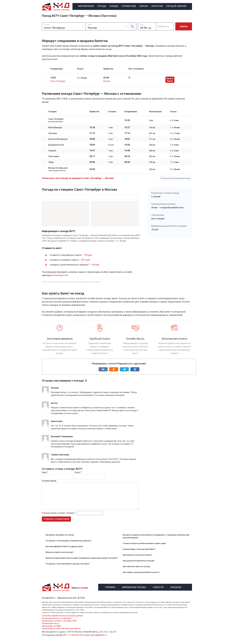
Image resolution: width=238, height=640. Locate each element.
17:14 (127, 133)
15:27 (127, 127)
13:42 (127, 120)
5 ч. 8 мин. (174, 145)
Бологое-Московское (58, 139)
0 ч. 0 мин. (174, 120)
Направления (86, 6)
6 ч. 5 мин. (174, 151)
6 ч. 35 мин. (175, 156)
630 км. (152, 169)
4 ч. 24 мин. (175, 139)
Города (101, 6)
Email (78, 472)
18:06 (92, 139)
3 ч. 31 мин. (175, 133)
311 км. (152, 139)
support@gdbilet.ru (98, 635)
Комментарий (49, 480)
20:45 (92, 162)
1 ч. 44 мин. (175, 127)
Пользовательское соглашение (56, 618)
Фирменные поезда (134, 587)
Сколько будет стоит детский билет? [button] (139, 549)
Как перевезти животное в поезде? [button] (139, 561)
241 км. (152, 133)
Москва (106, 81)
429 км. (152, 156)
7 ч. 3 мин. (174, 162)
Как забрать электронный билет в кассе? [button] (141, 572)
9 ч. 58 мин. (82, 78)
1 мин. (110, 127)
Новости (158, 587)
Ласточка (157, 6)
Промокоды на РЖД (51, 626)
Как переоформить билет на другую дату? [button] (64, 546)
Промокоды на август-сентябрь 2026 (59, 621)
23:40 (92, 169)
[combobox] (64, 26)
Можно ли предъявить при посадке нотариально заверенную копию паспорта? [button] (82, 558)
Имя (45, 472)
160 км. (152, 127)
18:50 (92, 145)
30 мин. (111, 145)
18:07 (127, 139)
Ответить (58, 398)
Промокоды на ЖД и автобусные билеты (61, 628)
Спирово (52, 151)
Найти (183, 26)
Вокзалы (176, 587)
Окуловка (52, 133)
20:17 (92, 156)
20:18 (127, 156)
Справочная (128, 6)
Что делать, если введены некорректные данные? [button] (68, 541)
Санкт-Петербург (58, 81)
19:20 (127, 145)
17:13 (92, 133)
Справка (110, 587)
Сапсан (143, 6)
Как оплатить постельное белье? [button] (137, 555)
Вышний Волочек (56, 145)
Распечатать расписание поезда (176, 178)
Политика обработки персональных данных (62, 616)
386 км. (152, 151)
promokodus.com (60, 275)
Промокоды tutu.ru (50, 623)
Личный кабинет (176, 6)
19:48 (127, 151)
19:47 (92, 151)
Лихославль (53, 156)
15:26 (92, 127)
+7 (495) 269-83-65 (76, 635)
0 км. (151, 120)
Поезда (113, 6)
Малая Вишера (55, 127)
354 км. (152, 145)
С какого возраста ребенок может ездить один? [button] (144, 543)
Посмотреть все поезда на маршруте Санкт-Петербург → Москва (78, 178)
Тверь (51, 162)
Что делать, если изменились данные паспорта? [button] (68, 564)
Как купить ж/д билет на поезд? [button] (60, 535)
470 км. (152, 162)
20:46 (127, 162)
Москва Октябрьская (57, 169)
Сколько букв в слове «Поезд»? (58, 513)
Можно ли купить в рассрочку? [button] (60, 552)
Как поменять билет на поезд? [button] (136, 566)
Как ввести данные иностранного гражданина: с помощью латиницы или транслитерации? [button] (156, 536)
